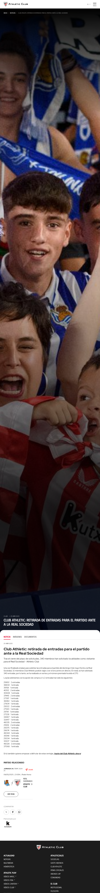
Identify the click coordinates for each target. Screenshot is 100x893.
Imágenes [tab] (17, 636)
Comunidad (55, 877)
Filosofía (55, 891)
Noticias (12, 13)
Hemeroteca (9, 866)
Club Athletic (56, 866)
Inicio (5, 13)
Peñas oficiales (57, 870)
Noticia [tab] (7, 636)
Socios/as (55, 859)
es (88, 4)
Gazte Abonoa (57, 863)
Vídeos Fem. (8, 880)
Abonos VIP (55, 874)
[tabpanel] (50, 735)
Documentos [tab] (30, 636)
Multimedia (8, 863)
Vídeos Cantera (10, 884)
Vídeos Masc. (9, 876)
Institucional (56, 887)
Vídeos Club (9, 887)
